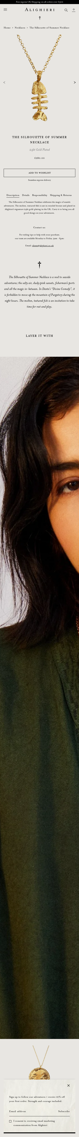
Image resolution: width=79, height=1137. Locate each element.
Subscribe (64, 1111)
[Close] (68, 1085)
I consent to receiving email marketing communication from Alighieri (34, 1123)
